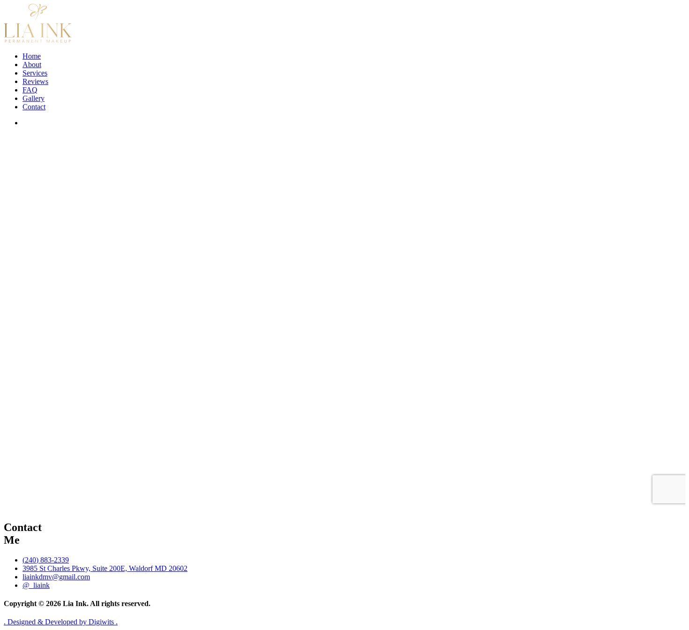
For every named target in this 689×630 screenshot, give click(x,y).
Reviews (35, 81)
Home (31, 56)
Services (34, 73)
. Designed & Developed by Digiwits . (61, 622)
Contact (33, 107)
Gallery (33, 98)
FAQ (29, 90)
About (31, 64)
